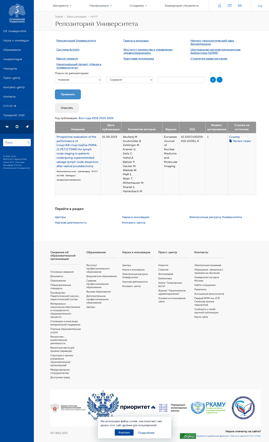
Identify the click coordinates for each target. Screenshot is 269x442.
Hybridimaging (84, 171)
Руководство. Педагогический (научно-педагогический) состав (65, 296)
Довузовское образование (101, 276)
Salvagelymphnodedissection (69, 180)
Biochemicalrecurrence (66, 171)
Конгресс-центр (14, 88)
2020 (110, 118)
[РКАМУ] (208, 408)
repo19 (94, 16)
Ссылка (234, 137)
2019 (102, 118)
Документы (56, 276)
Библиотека (165, 278)
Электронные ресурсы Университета (215, 217)
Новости (163, 265)
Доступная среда (60, 377)
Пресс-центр (11, 78)
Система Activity (68, 49)
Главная (59, 16)
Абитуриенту (60, 5)
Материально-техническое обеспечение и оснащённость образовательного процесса (65, 310)
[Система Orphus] (188, 436)
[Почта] (229, 6)
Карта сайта (201, 317)
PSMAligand (70, 176)
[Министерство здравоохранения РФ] (67, 408)
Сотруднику (137, 5)
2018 (95, 118)
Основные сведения (62, 271)
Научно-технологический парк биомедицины (212, 42)
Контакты (9, 97)
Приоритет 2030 (14, 116)
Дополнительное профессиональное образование (97, 299)
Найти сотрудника (205, 285)
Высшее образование (98, 291)
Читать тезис (241, 141)
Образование (12, 50)
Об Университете (14, 31)
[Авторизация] (219, 6)
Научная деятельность (71, 222)
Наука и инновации (16, 41)
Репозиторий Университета (76, 40)
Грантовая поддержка (139, 58)
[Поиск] (28, 142)
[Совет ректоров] (243, 407)
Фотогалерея (165, 274)
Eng (260, 6)
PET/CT (94, 171)
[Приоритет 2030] (138, 408)
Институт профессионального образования (98, 268)
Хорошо (124, 432)
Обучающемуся (99, 5)
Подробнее (146, 432)
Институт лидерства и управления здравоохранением (148, 51)
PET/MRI (60, 176)
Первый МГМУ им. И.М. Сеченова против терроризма (207, 301)
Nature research (67, 58)
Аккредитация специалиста (181, 5)
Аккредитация (12, 59)
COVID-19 (9, 106)
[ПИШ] (173, 408)
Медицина (10, 69)
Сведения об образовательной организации (63, 256)
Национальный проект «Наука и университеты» (78, 66)
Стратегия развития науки (208, 58)
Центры (60, 217)
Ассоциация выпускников (209, 293)
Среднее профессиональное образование (97, 284)
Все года (85, 118)
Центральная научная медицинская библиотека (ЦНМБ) (215, 51)
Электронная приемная (207, 265)
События (163, 269)
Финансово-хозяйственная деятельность (58, 340)
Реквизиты (200, 289)
